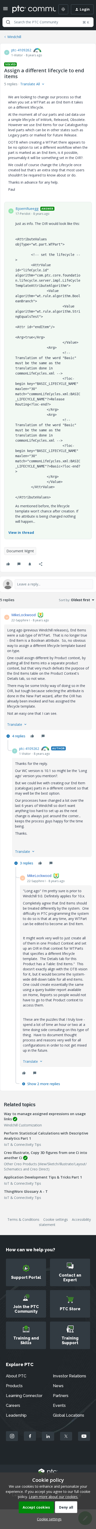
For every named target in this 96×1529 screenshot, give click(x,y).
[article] (48, 676)
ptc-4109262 (21, 50)
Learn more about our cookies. (53, 1496)
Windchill (14, 36)
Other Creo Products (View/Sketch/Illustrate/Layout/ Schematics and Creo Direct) (45, 1166)
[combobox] (48, 22)
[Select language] (63, 9)
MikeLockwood (23, 614)
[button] (5, 10)
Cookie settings (55, 1219)
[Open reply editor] (48, 584)
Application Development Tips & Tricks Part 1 (43, 1177)
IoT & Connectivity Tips (22, 1144)
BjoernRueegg (27, 208)
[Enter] (8, 22)
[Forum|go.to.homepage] (30, 9)
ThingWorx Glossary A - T (26, 1191)
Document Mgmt (20, 551)
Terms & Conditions (23, 1219)
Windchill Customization (23, 1125)
